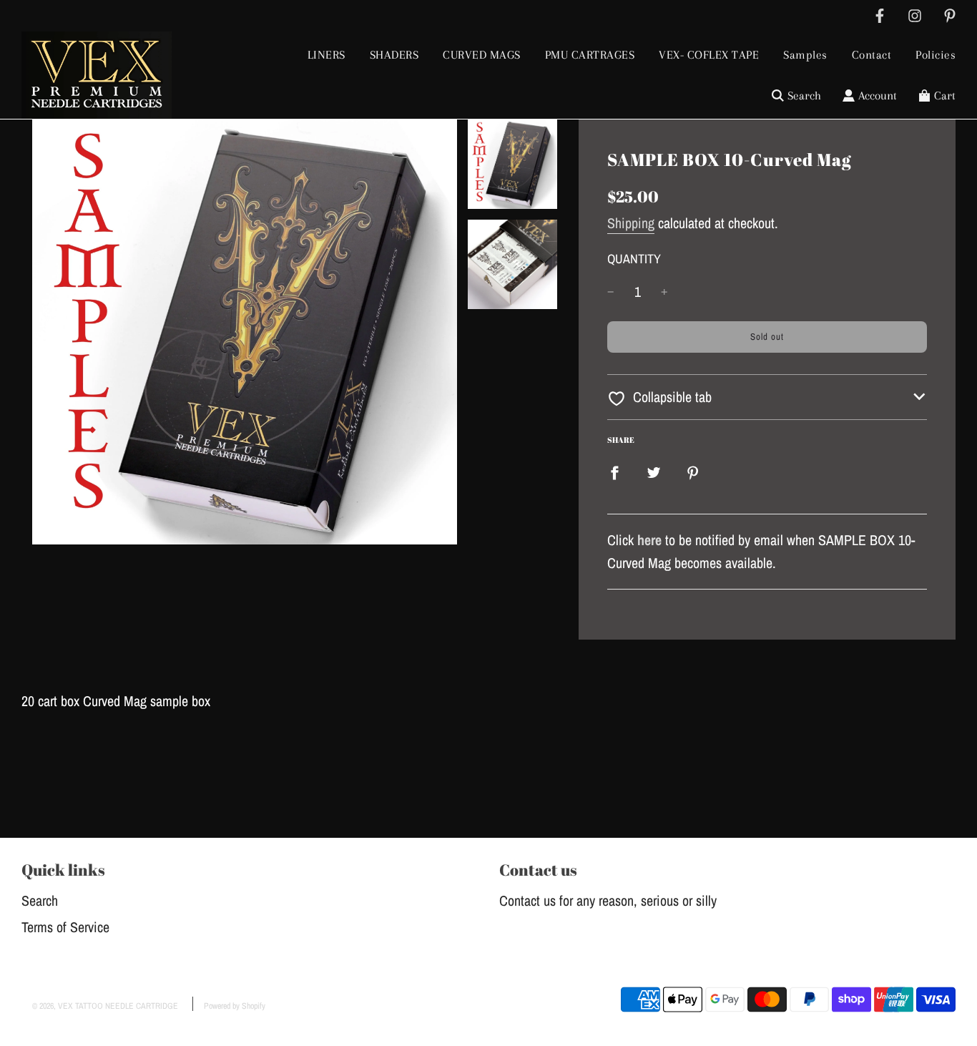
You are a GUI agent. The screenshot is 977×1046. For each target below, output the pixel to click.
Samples (805, 55)
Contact (872, 55)
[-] (610, 292)
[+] (664, 292)
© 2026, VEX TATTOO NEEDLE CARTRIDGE (105, 1006)
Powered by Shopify (234, 1006)
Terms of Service (65, 927)
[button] (767, 397)
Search (39, 900)
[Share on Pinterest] (693, 471)
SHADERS (394, 55)
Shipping (630, 223)
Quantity (634, 259)
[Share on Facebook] (614, 471)
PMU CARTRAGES (590, 55)
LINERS (326, 55)
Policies (935, 55)
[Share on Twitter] (654, 471)
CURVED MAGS (482, 55)
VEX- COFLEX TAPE (709, 55)
